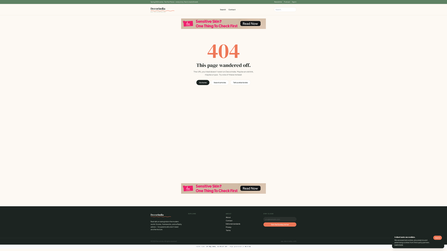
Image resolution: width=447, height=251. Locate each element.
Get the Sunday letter (280, 224)
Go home (203, 82)
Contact (232, 9)
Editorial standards (233, 224)
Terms (228, 230)
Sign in (294, 2)
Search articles (220, 82)
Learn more (398, 245)
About (228, 217)
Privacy (228, 227)
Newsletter (278, 2)
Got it (437, 238)
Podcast (287, 2)
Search (223, 9)
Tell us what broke (240, 82)
